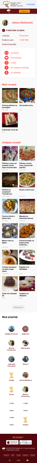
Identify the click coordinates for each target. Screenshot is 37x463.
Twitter (12, 455)
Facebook (6, 455)
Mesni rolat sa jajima (10, 235)
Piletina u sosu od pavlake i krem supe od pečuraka (10, 158)
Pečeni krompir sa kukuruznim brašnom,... (27, 235)
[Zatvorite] (1, 4)
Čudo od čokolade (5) (10, 287)
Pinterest (32, 455)
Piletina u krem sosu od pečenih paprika (27, 158)
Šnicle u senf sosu (27, 184)
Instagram (25, 455)
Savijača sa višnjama (27, 287)
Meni (18, 460)
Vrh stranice (18, 437)
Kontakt (16, 450)
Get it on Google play (25, 442)
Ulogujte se (24, 11)
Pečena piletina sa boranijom (10, 99)
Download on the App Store (12, 442)
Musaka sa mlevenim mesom (27, 210)
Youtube (18, 455)
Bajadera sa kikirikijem (27, 262)
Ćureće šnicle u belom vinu (10, 210)
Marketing (10, 450)
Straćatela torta (27, 99)
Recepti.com (3, 449)
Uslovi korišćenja (29, 448)
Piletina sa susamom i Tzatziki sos (10, 184)
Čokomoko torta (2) (10, 122)
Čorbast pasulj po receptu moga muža (10, 262)
